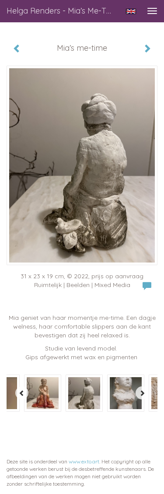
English (131, 11)
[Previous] (21, 392)
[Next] (142, 392)
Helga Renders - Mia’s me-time (63, 11)
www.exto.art (84, 461)
